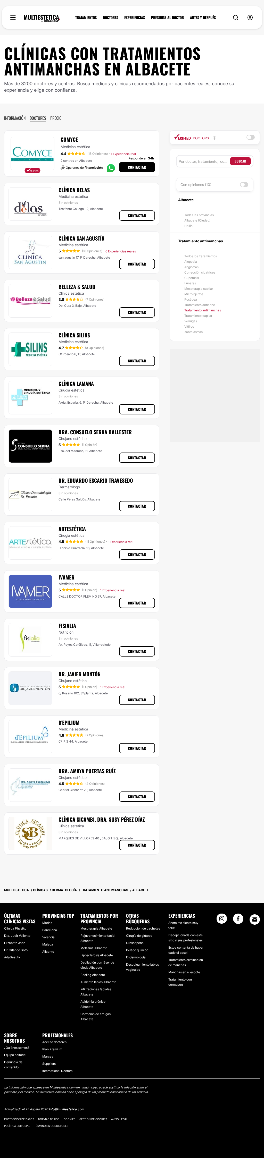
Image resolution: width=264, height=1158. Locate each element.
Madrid (47, 923)
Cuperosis (191, 278)
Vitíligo (189, 326)
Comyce (69, 139)
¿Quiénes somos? (16, 1048)
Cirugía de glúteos (139, 936)
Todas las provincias (199, 215)
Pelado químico (137, 950)
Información (15, 118)
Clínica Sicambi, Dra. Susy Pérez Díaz (102, 819)
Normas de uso (49, 1119)
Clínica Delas (74, 190)
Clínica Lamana (76, 383)
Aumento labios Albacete (98, 982)
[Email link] (255, 919)
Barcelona (49, 930)
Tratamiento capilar (198, 316)
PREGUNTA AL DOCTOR (167, 17)
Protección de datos (19, 1119)
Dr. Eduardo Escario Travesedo (96, 480)
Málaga (47, 944)
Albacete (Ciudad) (197, 220)
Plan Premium (52, 1049)
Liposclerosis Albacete (96, 955)
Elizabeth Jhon (14, 943)
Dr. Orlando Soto (16, 950)
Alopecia (190, 261)
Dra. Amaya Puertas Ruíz (87, 771)
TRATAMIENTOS (86, 17)
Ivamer (67, 577)
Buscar (240, 161)
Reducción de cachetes (143, 928)
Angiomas (191, 267)
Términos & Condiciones (51, 1125)
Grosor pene (135, 943)
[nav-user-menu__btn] (250, 18)
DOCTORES (110, 17)
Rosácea (190, 299)
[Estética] (42, 18)
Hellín (188, 226)
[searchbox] (204, 161)
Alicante (48, 951)
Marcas (47, 1056)
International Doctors (57, 1071)
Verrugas (190, 321)
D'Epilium (69, 722)
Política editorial (17, 1125)
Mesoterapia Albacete (96, 928)
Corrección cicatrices (199, 272)
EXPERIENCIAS (134, 17)
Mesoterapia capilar (198, 289)
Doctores (38, 118)
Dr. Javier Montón (80, 674)
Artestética (72, 529)
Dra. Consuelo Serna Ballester (95, 432)
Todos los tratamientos (200, 256)
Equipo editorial (15, 1055)
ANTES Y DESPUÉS (203, 17)
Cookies (69, 1119)
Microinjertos (193, 294)
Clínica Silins (74, 335)
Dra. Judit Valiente (17, 936)
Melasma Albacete (93, 948)
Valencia (48, 937)
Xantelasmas (193, 332)
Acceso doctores (54, 1042)
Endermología (136, 957)
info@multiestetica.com (66, 1109)
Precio (56, 118)
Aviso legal (119, 1119)
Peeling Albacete (92, 975)
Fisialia (67, 625)
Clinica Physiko (15, 928)
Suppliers (49, 1064)
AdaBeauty (12, 957)
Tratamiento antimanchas (202, 310)
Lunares (190, 283)
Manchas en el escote (184, 972)
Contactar (137, 167)
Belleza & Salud (77, 287)
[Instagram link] (222, 920)
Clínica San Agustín (81, 238)
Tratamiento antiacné (199, 305)
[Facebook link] (238, 920)
